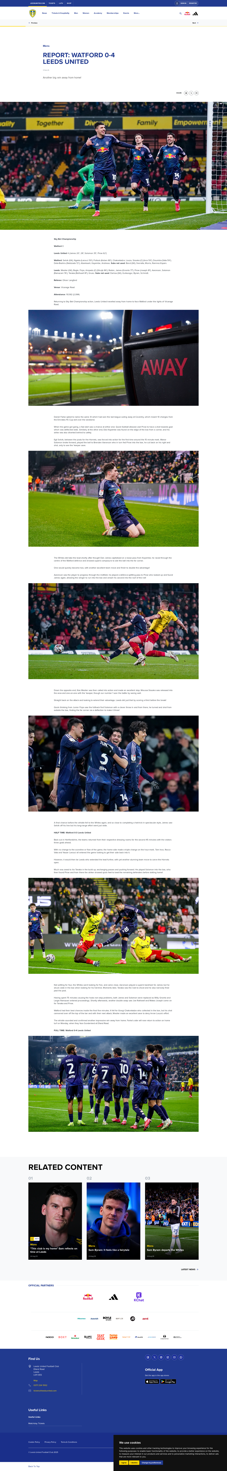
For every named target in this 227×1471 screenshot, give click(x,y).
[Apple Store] (152, 1381)
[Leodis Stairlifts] (151, 1337)
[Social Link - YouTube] (174, 1357)
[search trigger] (180, 13)
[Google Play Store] (168, 1381)
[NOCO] (49, 1337)
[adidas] (113, 1297)
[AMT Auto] (145, 1318)
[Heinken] (75, 1337)
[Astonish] (94, 1318)
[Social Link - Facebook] (148, 1357)
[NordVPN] (139, 1337)
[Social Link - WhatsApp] (181, 1357)
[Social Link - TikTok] (168, 1357)
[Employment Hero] (164, 1337)
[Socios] (87, 1337)
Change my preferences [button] (151, 1463)
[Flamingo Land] (113, 1337)
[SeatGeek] (100, 1337)
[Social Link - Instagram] (161, 1357)
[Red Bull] (88, 1297)
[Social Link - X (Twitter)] (154, 1357)
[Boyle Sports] (107, 1318)
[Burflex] (119, 1318)
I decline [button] (134, 1463)
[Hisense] (81, 1318)
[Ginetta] (126, 1337)
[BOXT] (62, 1337)
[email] (196, 93)
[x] (191, 93)
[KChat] (139, 1297)
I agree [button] (124, 1463)
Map (36, 1380)
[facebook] (186, 93)
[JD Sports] (132, 1318)
